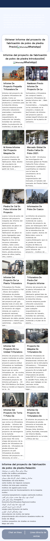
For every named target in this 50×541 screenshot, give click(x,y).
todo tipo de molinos (11, 476)
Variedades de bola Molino (13, 480)
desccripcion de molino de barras (16, 514)
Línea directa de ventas (38, 534)
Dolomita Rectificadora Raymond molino (19, 502)
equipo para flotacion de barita (15, 509)
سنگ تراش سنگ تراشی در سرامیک (14, 471)
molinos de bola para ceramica (14, 485)
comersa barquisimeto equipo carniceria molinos (22, 495)
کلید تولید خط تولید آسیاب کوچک (13, 504)
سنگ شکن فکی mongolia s (12, 500)
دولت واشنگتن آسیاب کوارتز (12, 512)
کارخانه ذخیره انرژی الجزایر (11, 507)
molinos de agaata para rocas (14, 488)
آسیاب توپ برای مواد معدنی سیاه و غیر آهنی (17, 497)
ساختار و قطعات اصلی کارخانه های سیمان (17, 478)
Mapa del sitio (8, 523)
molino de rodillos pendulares (14, 473)
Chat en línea (15, 532)
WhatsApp (34, 46)
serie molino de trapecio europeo (16, 483)
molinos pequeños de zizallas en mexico (19, 521)
